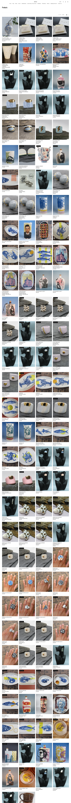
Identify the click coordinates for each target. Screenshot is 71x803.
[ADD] (17, 35)
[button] (63, 15)
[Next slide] (16, 27)
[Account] (65, 2)
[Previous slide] (3, 27)
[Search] (63, 2)
